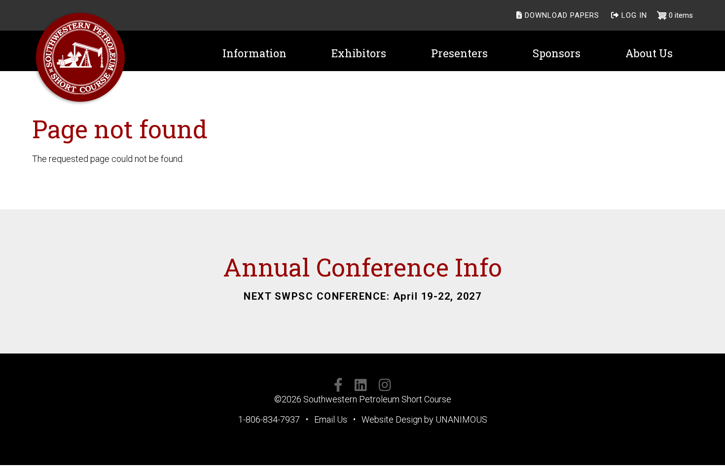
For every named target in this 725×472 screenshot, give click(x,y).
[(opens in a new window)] (338, 387)
